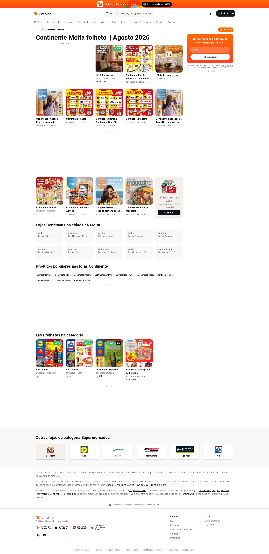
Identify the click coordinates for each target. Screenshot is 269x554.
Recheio (67, 493)
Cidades (171, 22)
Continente (56, 493)
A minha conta (227, 13)
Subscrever (227, 29)
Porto (117, 484)
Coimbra (161, 484)
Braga (153, 484)
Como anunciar (212, 520)
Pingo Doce (223, 490)
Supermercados (54, 22)
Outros (149, 22)
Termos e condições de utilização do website (144, 550)
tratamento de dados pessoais (213, 68)
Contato (174, 525)
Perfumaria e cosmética (132, 22)
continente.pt (188, 493)
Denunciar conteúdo (181, 529)
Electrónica (69, 22)
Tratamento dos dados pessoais (181, 550)
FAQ (172, 520)
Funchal (125, 484)
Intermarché (42, 493)
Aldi (213, 490)
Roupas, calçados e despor (105, 22)
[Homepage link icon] (110, 505)
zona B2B (209, 525)
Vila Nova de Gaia (139, 484)
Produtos (160, 22)
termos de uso (227, 65)
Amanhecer (205, 490)
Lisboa (109, 484)
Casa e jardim (83, 22)
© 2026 (82, 550)
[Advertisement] (64, 64)
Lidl (74, 493)
